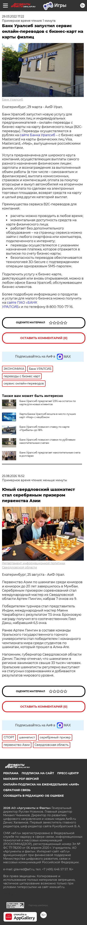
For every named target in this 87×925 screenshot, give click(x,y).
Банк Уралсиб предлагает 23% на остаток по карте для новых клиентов (47, 403)
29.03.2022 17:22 (13, 16)
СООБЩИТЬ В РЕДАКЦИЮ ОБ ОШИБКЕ (33, 796)
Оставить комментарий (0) (43, 338)
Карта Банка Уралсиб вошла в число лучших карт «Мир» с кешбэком (47, 415)
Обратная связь (17, 790)
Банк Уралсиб (12, 99)
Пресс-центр (68, 773)
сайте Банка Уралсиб (37, 135)
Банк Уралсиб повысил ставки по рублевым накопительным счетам (47, 441)
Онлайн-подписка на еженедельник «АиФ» (41, 784)
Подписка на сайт (38, 773)
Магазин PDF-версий (21, 779)
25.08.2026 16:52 (13, 476)
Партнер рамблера (38, 905)
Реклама (10, 773)
